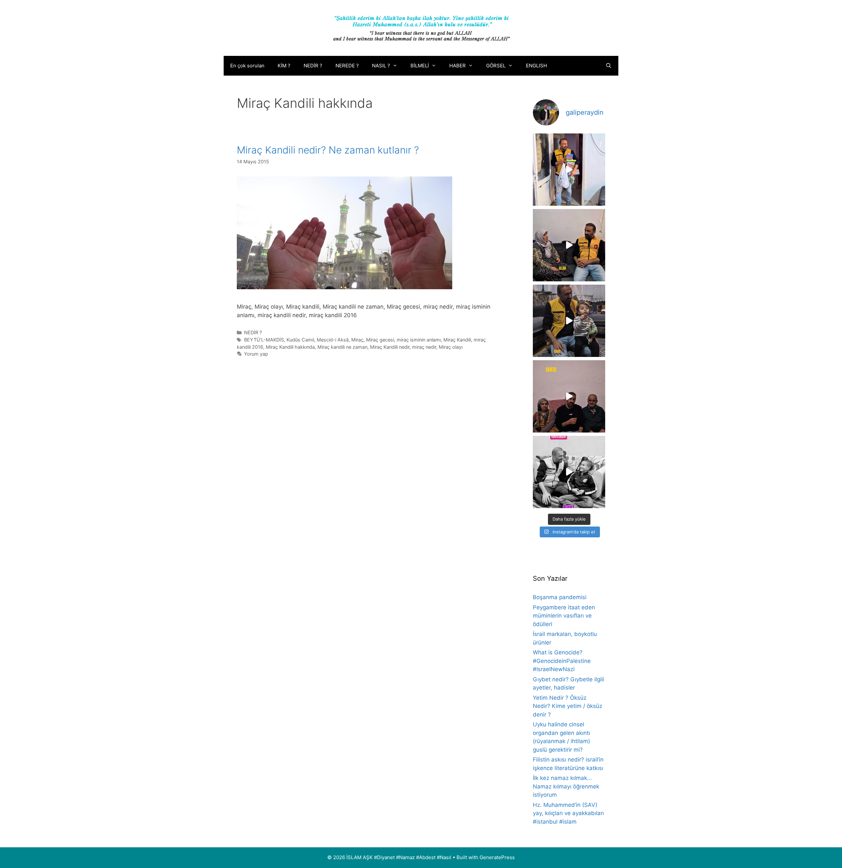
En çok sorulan (247, 65)
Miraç (357, 339)
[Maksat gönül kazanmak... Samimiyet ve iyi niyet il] (569, 472)
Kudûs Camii (300, 339)
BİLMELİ (419, 65)
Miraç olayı (450, 347)
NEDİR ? (313, 65)
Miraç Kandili (457, 339)
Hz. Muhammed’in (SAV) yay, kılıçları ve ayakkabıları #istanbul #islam (568, 813)
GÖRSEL (496, 65)
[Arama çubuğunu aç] (608, 66)
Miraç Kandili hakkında (290, 347)
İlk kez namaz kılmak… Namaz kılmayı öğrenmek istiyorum (566, 786)
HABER (457, 65)
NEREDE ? (347, 65)
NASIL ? (381, 65)
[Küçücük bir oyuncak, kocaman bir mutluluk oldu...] (569, 321)
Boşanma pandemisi (559, 597)
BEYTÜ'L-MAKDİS (264, 339)
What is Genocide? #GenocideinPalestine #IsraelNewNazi (562, 660)
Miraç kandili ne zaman (342, 347)
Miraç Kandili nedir (389, 347)
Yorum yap (256, 354)
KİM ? (284, 65)
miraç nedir (424, 347)
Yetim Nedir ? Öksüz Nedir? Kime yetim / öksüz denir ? (567, 706)
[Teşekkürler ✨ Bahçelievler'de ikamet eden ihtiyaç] (569, 169)
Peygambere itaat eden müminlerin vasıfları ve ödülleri (564, 615)
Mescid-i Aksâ (333, 339)
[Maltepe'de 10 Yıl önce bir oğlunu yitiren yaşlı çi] (569, 396)
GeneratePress (497, 857)
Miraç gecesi (380, 339)
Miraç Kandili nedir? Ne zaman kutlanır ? (328, 150)
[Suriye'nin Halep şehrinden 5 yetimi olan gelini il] (569, 245)
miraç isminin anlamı (419, 339)
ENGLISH (536, 65)
